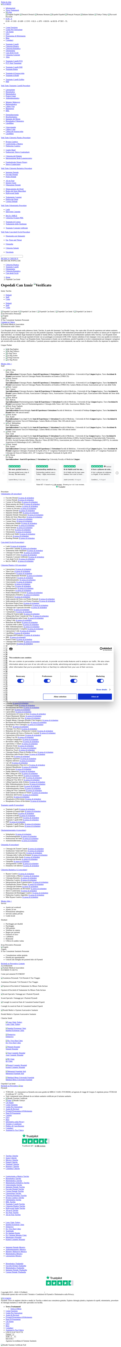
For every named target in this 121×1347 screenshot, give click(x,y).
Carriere (9, 1115)
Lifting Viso (10, 106)
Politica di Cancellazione (15, 1126)
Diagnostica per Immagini (15, 236)
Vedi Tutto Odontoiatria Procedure (14, 206)
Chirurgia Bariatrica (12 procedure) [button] (14, 870)
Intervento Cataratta (13, 212)
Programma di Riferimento (16, 36)
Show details (101, 689)
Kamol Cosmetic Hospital (15, 1239)
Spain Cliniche (11, 1158)
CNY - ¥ (29, 21)
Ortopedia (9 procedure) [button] (10, 845)
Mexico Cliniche (12, 1160)
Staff (7, 297)
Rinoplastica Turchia (13, 1178)
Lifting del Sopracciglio (14, 132)
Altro (8, 57)
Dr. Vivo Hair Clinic (13, 1229)
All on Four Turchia (13, 1215)
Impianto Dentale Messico (15, 1247)
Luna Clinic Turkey (13, 1222)
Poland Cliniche (12, 1162)
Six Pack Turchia (12, 1213)
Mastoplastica (11, 94)
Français (76, 14)
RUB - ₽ (56, 21)
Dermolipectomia (12, 115)
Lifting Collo (10, 129)
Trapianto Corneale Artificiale (17, 228)
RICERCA (5, 259)
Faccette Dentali (12, 175)
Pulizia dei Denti (12, 199)
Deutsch (31, 14)
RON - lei (48, 21)
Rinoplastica (10, 92)
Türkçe (105, 14)
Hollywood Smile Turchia (15, 1208)
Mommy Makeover (13, 102)
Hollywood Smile (12, 193)
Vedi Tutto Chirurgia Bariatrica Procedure (16, 168)
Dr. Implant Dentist (13, 1233)
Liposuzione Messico (14, 1256)
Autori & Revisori (12, 1109)
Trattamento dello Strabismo (16, 224)
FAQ (7, 34)
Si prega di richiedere (26, 498)
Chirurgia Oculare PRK (14, 218)
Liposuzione (10, 90)
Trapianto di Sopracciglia (15, 73)
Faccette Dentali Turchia (15, 1189)
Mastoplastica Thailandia (15, 1268)
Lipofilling (10, 123)
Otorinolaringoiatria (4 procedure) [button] (13, 830)
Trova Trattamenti (12, 10)
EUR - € (9, 19)
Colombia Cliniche (13, 1169)
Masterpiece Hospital (13, 1237)
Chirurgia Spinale (12, 248)
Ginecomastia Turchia (14, 1185)
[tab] (60, 494)
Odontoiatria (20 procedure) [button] (11, 494)
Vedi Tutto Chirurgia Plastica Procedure (15, 138)
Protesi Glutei (11, 96)
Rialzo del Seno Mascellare (16, 191)
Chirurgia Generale (13, 55)
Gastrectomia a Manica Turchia (17, 1176)
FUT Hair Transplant (13, 63)
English (16, 14)
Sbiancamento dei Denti (15, 189)
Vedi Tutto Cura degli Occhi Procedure (15, 232)
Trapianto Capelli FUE (14, 61)
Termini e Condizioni (14, 1124)
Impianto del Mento (13, 119)
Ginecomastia (11, 127)
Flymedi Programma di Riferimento (19, 1111)
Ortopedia (9, 244)
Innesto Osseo (11, 183)
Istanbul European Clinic (15, 1225)
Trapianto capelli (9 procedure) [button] (12, 805)
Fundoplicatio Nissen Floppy (16, 162)
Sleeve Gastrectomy (13, 164)
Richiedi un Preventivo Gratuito (13, 964)
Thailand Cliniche (12, 1164)
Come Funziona (12, 27)
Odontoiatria (10, 51)
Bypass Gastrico (12, 142)
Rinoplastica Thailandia (14, 1264)
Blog (7, 38)
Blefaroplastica (11, 104)
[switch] (47, 681)
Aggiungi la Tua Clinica (15, 1130)
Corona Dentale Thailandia (16, 1272)
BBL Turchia (10, 1202)
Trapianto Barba (12, 69)
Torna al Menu (15, 1309)
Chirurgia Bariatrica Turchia (16, 1196)
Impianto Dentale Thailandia (16, 1270)
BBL (7, 111)
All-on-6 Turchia (12, 1210)
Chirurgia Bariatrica (13, 49)
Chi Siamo (10, 32)
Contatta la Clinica (8, 322)
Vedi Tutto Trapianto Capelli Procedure (15, 86)
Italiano (91, 14)
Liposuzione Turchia (13, 1193)
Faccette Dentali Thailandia (16, 1266)
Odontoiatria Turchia (13, 1200)
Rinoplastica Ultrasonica (15, 121)
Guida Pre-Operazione (14, 30)
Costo (8, 299)
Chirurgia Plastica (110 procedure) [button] (13, 565)
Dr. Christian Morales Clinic (16, 1235)
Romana (46, 14)
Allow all (94, 697)
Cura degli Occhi (12, 53)
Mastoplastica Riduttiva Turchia (17, 1183)
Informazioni (10, 8)
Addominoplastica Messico (16, 1249)
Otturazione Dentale (13, 185)
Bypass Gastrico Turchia (15, 1198)
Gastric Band (10, 150)
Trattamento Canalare (14, 197)
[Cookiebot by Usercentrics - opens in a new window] (101, 649)
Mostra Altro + (6, 364)
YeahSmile (10, 1231)
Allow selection (60, 697)
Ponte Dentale (11, 177)
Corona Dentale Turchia (15, 1191)
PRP (7, 82)
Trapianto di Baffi (12, 75)
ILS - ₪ (36, 21)
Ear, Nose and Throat (14, 240)
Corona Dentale (11, 201)
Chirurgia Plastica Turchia (15, 1206)
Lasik (8, 210)
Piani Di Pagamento (13, 1113)
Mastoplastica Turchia (14, 1181)
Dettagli (9, 295)
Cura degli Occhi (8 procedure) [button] (12, 542)
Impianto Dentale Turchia (15, 1187)
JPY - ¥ (42, 21)
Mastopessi (10, 109)
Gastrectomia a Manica (14, 144)
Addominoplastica (12, 98)
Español (61, 14)
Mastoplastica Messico (14, 1254)
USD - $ (16, 21)
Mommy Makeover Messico (16, 1252)
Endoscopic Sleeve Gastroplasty (18, 152)
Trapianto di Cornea (13, 222)
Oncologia (9, 252)
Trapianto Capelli (12, 44)
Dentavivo (9, 1227)
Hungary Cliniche (12, 1166)
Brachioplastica (11, 117)
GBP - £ (22, 21)
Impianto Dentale (12, 172)
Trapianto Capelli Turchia (15, 1204)
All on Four (10, 181)
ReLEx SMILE (11, 216)
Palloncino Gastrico (13, 146)
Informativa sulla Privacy (15, 1122)
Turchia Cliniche (12, 1156)
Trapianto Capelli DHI (14, 67)
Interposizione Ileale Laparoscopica (19, 158)
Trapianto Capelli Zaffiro (15, 79)
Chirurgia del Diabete (14, 156)
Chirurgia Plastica (12, 46)
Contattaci (9, 40)
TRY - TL (64, 21)
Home (8, 277)
